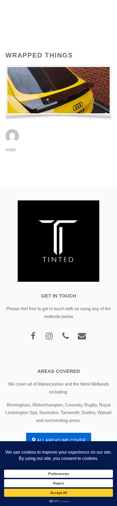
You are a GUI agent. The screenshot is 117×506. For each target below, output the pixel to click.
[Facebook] (33, 336)
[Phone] (66, 336)
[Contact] (82, 336)
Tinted (15, 9)
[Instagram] (49, 336)
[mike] (12, 141)
